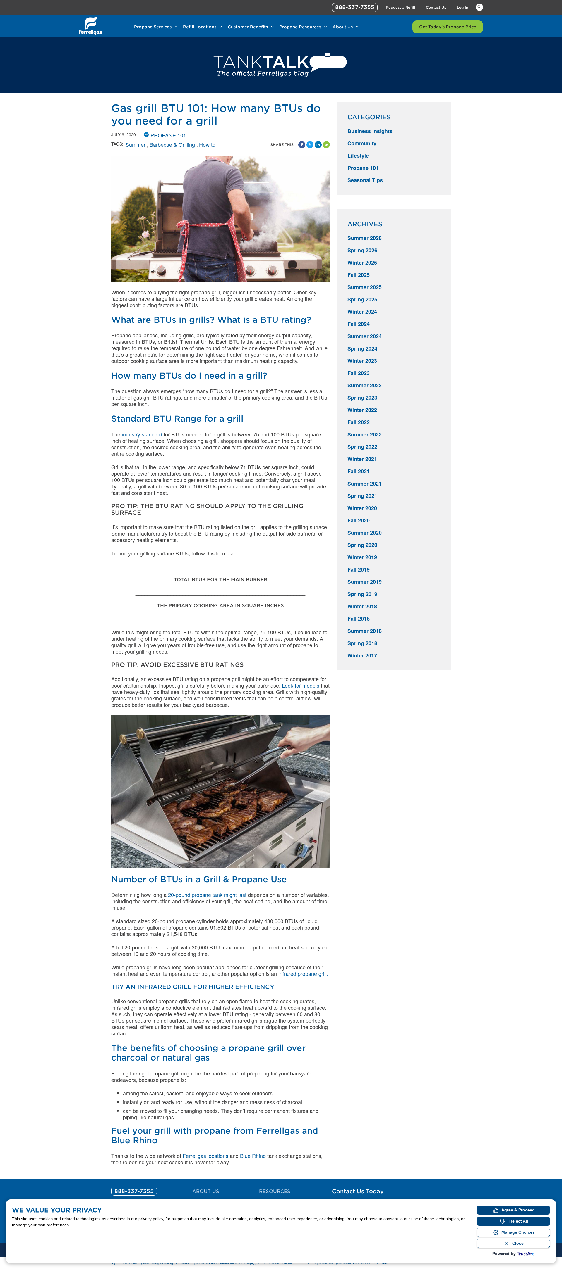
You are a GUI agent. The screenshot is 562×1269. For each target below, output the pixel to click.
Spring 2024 (362, 348)
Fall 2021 (358, 471)
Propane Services (153, 27)
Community (361, 143)
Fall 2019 (358, 569)
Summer (135, 144)
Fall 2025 (358, 275)
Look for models (300, 685)
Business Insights (370, 131)
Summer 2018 (364, 631)
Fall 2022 (358, 422)
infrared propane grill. (303, 973)
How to (207, 144)
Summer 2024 (364, 336)
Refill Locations (199, 27)
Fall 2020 (358, 520)
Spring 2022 (362, 446)
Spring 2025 (362, 299)
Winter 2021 (362, 459)
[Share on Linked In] (318, 144)
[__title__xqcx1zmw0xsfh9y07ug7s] (90, 26)
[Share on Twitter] (309, 144)
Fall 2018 (358, 618)
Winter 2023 (362, 361)
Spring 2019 (362, 594)
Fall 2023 (358, 373)
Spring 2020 (362, 545)
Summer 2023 (364, 385)
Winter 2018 (362, 606)
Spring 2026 (362, 250)
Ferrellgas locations (205, 1155)
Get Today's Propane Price (447, 27)
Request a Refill (400, 7)
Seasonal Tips (365, 180)
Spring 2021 (362, 496)
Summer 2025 (364, 287)
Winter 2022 (362, 410)
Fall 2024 (358, 324)
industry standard (142, 434)
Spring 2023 (362, 397)
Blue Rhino (253, 1155)
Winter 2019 (362, 557)
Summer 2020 (364, 532)
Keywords (479, 7)
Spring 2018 (362, 643)
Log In (462, 7)
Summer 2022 (364, 434)
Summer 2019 (364, 582)
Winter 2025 (362, 262)
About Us (343, 27)
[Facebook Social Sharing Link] (301, 144)
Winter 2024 (362, 311)
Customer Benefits (248, 27)
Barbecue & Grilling (172, 144)
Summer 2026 (364, 238)
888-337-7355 (354, 7)
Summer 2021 (364, 483)
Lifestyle (358, 155)
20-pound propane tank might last (207, 894)
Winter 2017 (362, 655)
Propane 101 (168, 135)
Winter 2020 (362, 508)
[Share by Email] (326, 144)
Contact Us (436, 7)
